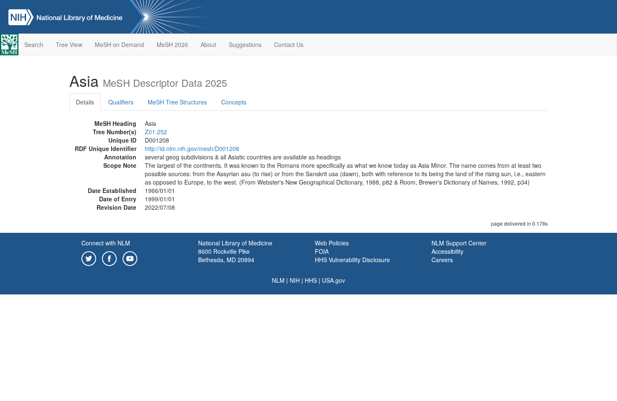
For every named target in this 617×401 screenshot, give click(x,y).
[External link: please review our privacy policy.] (88, 257)
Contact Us (288, 44)
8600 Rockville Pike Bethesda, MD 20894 (226, 255)
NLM (278, 280)
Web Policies (332, 243)
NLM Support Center (458, 243)
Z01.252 (156, 132)
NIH (295, 280)
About (208, 44)
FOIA (322, 251)
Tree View (69, 44)
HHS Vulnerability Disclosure (352, 259)
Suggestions (245, 44)
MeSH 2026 (172, 44)
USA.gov (333, 280)
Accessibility (447, 251)
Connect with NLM (105, 243)
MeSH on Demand (119, 44)
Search (33, 44)
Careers (442, 259)
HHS (311, 280)
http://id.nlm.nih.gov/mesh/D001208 (192, 148)
